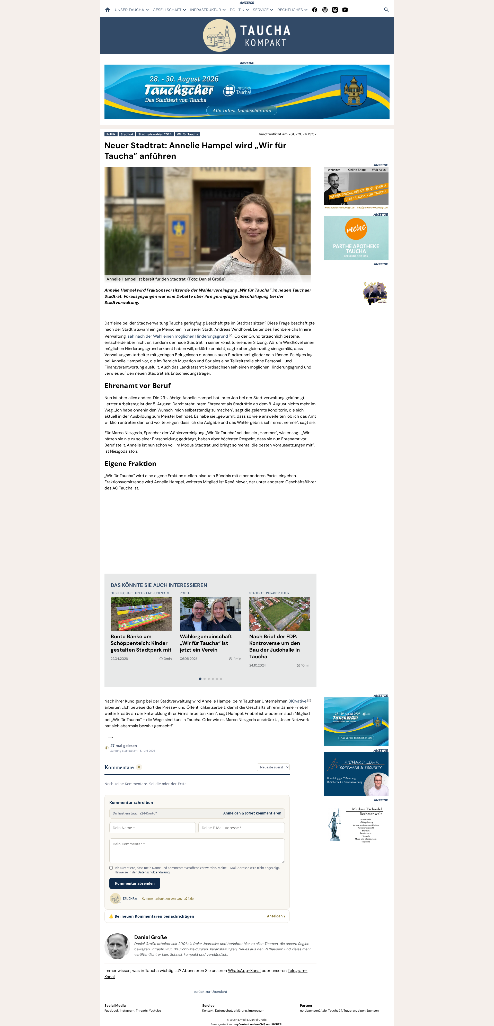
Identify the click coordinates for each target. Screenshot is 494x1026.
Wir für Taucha (187, 134)
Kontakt (208, 1011)
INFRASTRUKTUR (205, 9)
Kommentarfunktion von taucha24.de (167, 898)
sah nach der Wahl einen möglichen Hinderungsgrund (178, 336)
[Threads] (335, 10)
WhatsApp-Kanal (244, 970)
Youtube (155, 1011)
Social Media (115, 1005)
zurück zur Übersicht (210, 991)
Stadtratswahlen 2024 (155, 134)
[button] (207, 279)
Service (208, 1005)
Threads (142, 1011)
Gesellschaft (122, 593)
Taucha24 (335, 1011)
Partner (306, 1005)
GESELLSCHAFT (167, 9)
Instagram (127, 1011)
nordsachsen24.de (313, 1011)
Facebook (111, 1011)
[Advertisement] (210, 531)
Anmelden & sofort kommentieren (252, 813)
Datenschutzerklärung (154, 872)
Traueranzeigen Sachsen (361, 1011)
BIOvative (297, 701)
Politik (111, 134)
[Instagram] (325, 10)
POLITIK (237, 9)
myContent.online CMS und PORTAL (258, 1024)
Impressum (256, 1011)
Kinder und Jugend (150, 593)
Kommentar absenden (135, 883)
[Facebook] (315, 10)
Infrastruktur (277, 593)
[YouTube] (345, 10)
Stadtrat (127, 134)
